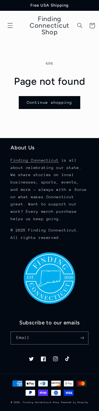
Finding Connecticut (35, 160)
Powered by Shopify (74, 402)
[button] (10, 26)
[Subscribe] (82, 338)
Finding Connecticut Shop (41, 402)
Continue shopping (49, 102)
